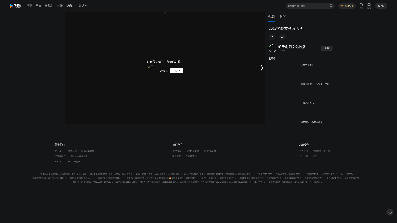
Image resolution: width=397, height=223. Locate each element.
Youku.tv (59, 161)
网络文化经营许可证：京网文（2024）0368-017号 (111, 174)
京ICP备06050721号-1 (136, 178)
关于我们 (59, 151)
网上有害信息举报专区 (314, 178)
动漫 (60, 5)
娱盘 (315, 156)
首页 (29, 5)
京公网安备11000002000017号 (185, 178)
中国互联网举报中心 (293, 178)
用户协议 (176, 151)
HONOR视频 (74, 161)
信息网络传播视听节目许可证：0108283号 (69, 174)
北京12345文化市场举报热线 (251, 178)
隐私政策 (176, 156)
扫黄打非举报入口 (274, 178)
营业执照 (44, 174)
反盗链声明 (191, 156)
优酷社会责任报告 (79, 156)
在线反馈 (72, 151)
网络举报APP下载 (334, 178)
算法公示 (318, 182)
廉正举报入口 (259, 182)
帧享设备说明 (87, 151)
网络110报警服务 (209, 178)
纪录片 (71, 5)
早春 (38, 5)
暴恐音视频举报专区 (353, 178)
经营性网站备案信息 (157, 178)
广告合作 (303, 151)
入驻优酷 (303, 156)
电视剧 (49, 5)
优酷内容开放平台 (321, 151)
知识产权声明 (209, 151)
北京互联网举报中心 (227, 178)
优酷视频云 (60, 156)
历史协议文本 (192, 151)
